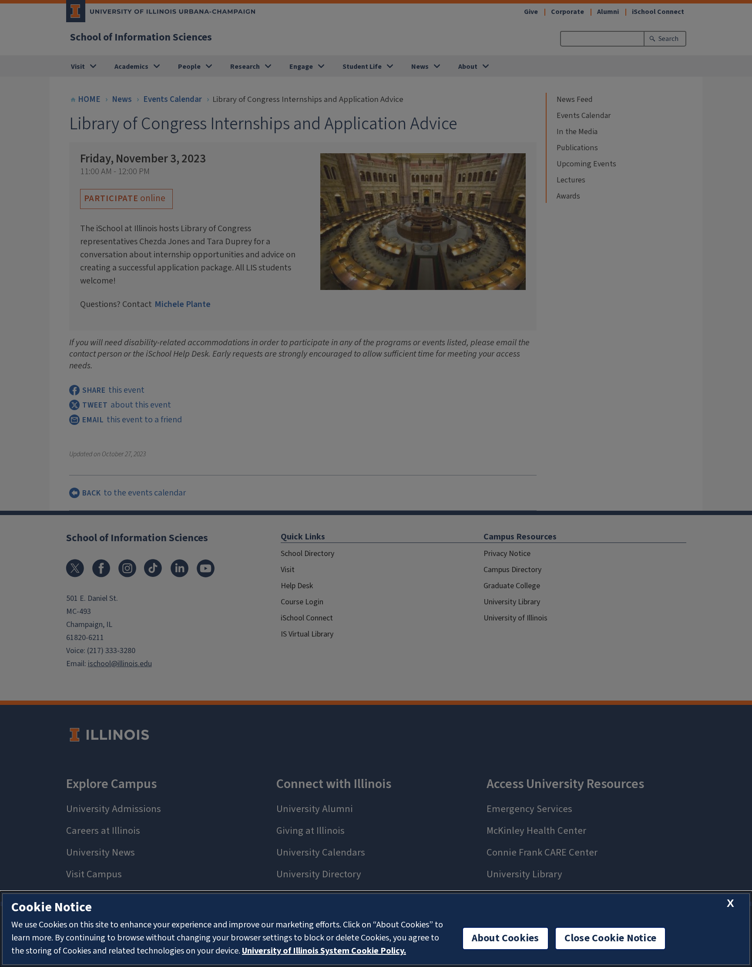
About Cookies (505, 938)
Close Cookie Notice (610, 938)
